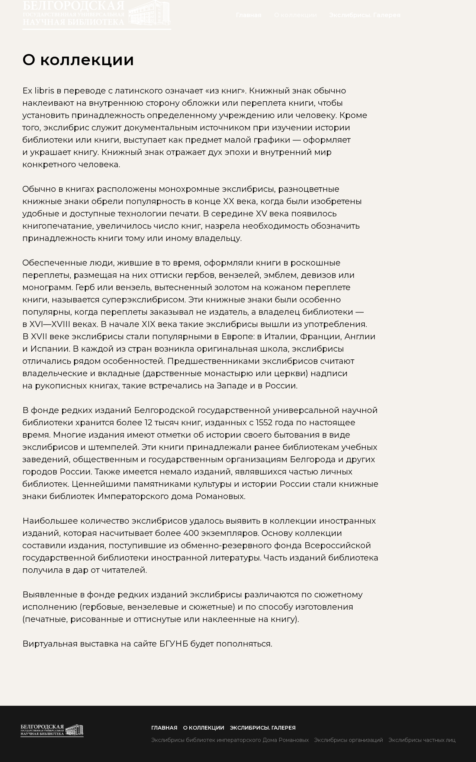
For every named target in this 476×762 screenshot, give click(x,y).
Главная (248, 15)
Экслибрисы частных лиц (422, 740)
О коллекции (295, 15)
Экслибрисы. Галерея (365, 15)
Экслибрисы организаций (348, 740)
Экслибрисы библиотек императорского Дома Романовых (230, 740)
